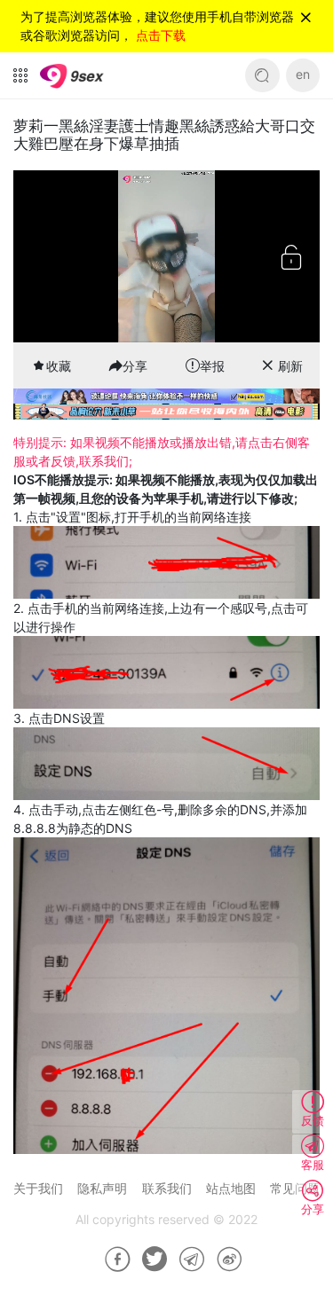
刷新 (290, 365)
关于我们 (38, 1188)
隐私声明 (102, 1188)
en (303, 74)
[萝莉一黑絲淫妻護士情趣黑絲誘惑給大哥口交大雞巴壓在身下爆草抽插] (111, 1259)
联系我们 (167, 1188)
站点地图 (231, 1188)
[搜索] (262, 75)
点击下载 (161, 35)
